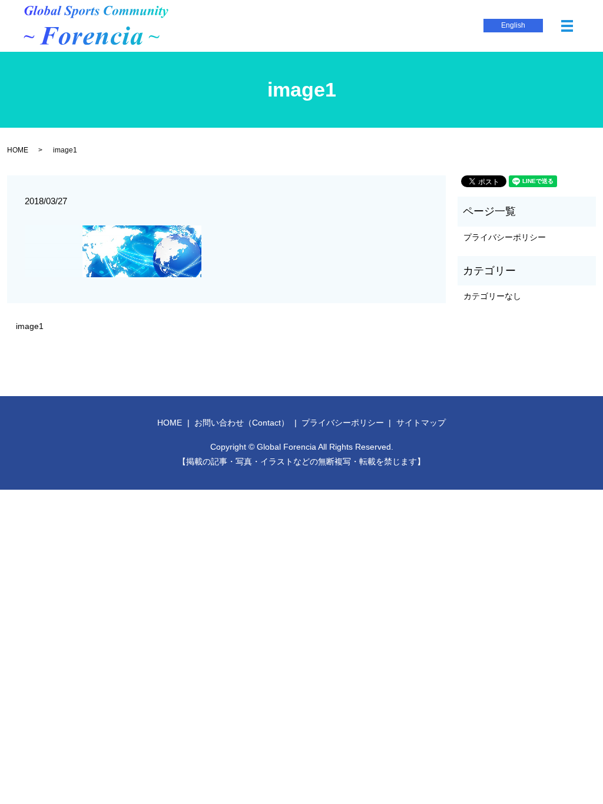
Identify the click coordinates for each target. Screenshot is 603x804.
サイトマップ (421, 422)
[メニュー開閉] (567, 26)
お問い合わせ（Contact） (241, 422)
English (513, 25)
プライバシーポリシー (504, 237)
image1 (30, 326)
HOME (17, 150)
